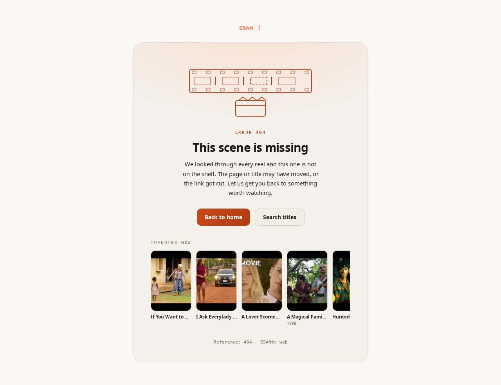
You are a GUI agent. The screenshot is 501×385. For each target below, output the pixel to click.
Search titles (279, 217)
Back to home (223, 217)
